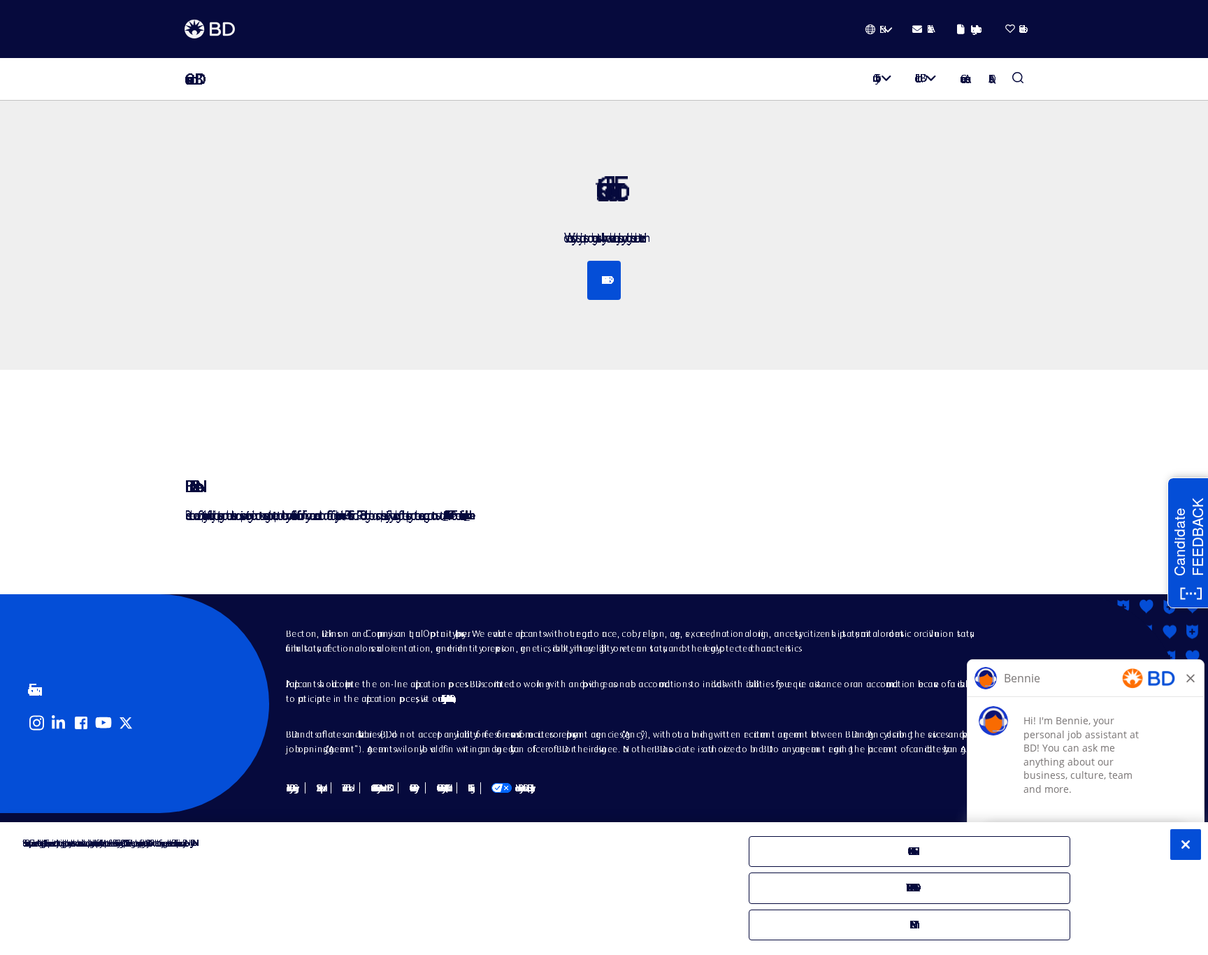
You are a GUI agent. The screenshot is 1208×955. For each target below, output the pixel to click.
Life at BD (917, 78)
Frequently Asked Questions (446, 698)
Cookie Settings (469, 788)
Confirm (909, 924)
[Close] (1185, 844)
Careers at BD (190, 79)
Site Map (318, 788)
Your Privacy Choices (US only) (511, 788)
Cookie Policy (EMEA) (441, 788)
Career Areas (963, 78)
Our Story (873, 78)
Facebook (81, 723)
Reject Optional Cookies (910, 887)
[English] (879, 29)
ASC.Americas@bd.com (445, 515)
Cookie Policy (412, 788)
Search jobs (604, 280)
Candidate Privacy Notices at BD (379, 788)
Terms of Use (345, 788)
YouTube (103, 723)
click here (467, 515)
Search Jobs (1017, 79)
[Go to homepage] (210, 29)
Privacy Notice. (191, 843)
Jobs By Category (290, 788)
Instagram (36, 723)
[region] (604, 888)
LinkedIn (58, 723)
